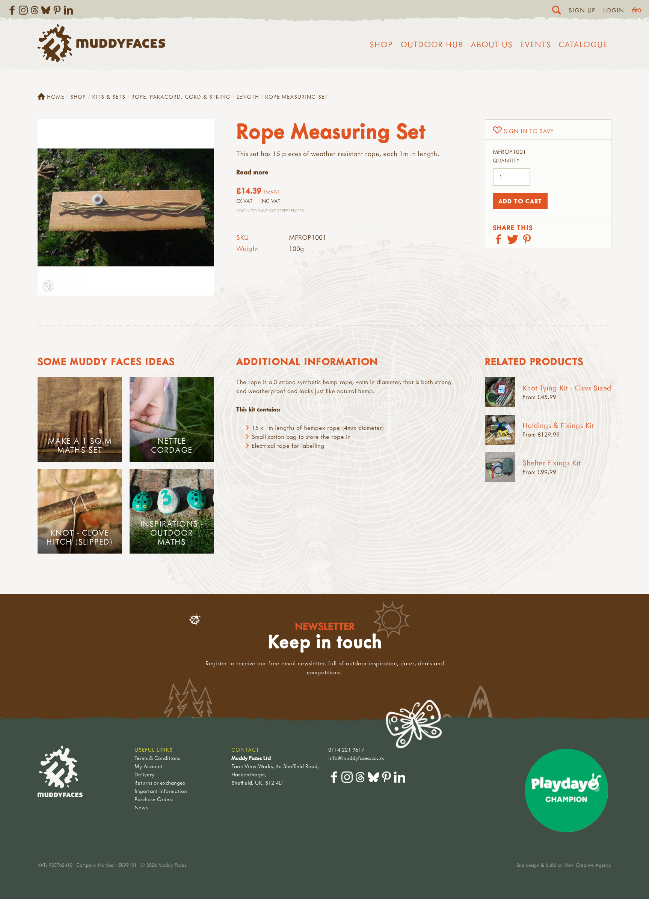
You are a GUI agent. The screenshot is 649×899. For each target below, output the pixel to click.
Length (248, 96)
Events (535, 44)
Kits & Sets (108, 96)
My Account (148, 766)
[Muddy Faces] (101, 59)
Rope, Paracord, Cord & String (181, 96)
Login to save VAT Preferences (270, 210)
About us (492, 44)
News (141, 807)
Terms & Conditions (157, 757)
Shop (381, 44)
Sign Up (582, 10)
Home (55, 96)
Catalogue (583, 44)
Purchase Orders (153, 799)
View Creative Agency (587, 865)
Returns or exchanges (159, 782)
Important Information (160, 790)
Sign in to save (528, 131)
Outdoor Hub (431, 44)
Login (613, 10)
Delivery (144, 774)
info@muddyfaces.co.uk (356, 757)
